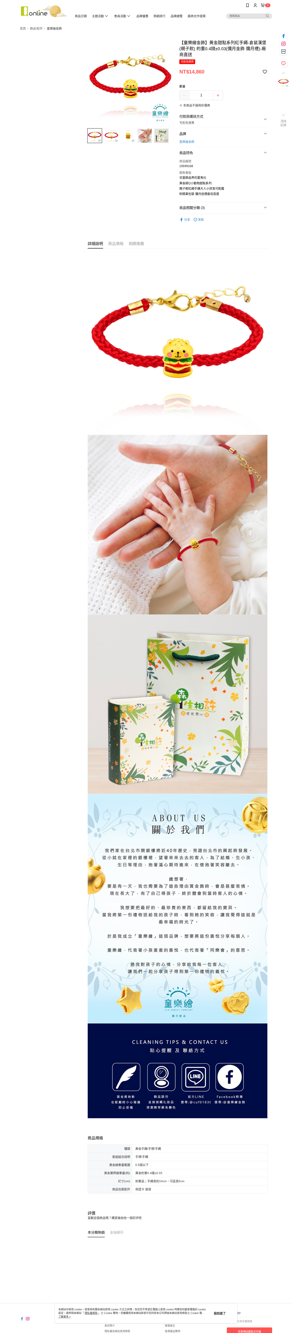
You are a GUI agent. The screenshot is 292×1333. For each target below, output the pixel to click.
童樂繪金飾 (186, 141)
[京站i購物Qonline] (43, 11)
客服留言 (170, 1325)
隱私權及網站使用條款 (117, 1331)
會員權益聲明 (172, 1331)
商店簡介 (110, 1325)
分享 (187, 219)
